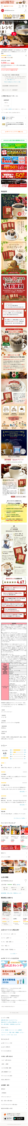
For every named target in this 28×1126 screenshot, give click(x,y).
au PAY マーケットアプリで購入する (14, 131)
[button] (26, 55)
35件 (5, 755)
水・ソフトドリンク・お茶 (16, 988)
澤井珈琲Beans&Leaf (15, 995)
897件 (18, 884)
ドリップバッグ (10, 989)
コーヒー (3, 989)
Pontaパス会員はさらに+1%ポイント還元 (12, 81)
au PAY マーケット (4, 988)
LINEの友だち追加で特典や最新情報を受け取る (14, 140)
